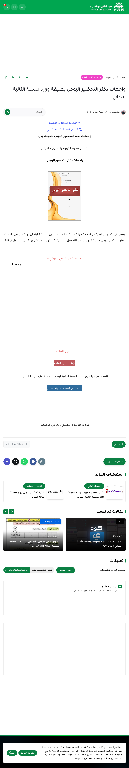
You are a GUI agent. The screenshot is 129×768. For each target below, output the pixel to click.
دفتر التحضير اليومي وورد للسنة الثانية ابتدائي (27, 494)
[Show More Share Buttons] (6, 461)
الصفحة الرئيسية (116, 77)
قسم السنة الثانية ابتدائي (62, 129)
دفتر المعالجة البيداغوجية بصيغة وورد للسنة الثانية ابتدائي (86, 494)
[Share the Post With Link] (41, 461)
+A (13, 77)
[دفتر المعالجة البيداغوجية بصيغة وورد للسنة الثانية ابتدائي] (114, 491)
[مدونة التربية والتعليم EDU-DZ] (107, 7)
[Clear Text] (7, 112)
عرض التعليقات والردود (16, 570)
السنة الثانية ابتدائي (91, 77)
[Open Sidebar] (14, 7)
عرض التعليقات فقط (42, 570)
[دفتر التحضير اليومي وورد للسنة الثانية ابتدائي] (55, 491)
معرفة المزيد (28, 753)
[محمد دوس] (123, 112)
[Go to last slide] (11, 511)
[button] (33, 461)
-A (26, 77)
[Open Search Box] (22, 7)
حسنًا (12, 753)
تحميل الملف (62, 363)
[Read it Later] (6, 77)
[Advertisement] (64, 44)
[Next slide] (5, 511)
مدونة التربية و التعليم (62, 122)
